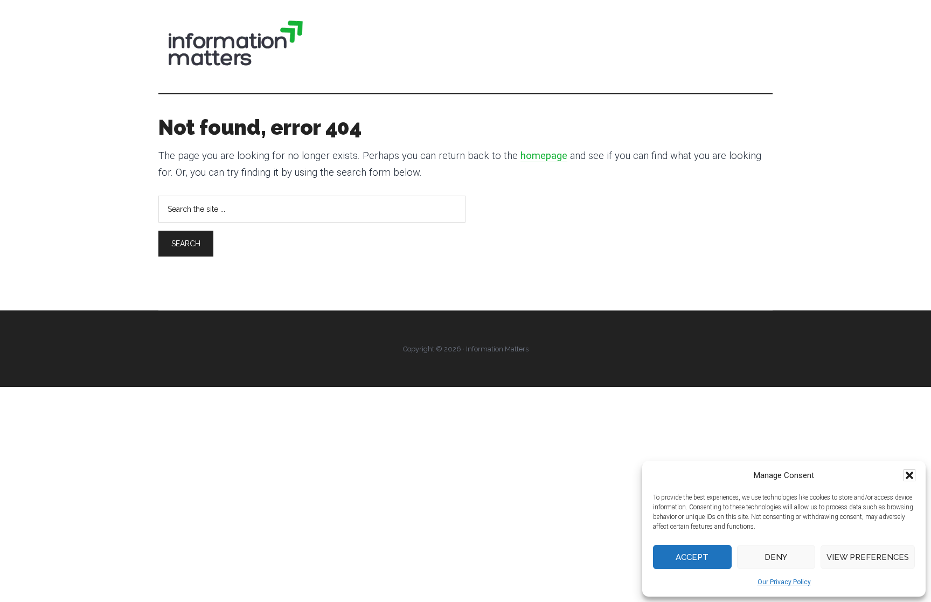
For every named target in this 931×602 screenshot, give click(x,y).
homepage (543, 156)
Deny (776, 557)
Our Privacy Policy (784, 582)
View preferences (867, 557)
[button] (909, 475)
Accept (692, 557)
